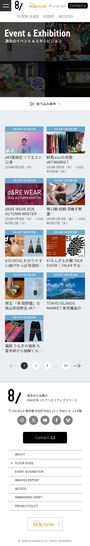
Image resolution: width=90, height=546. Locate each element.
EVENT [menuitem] (49, 16)
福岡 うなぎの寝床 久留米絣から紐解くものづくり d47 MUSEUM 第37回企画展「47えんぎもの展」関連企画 (24, 348)
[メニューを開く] (5, 5)
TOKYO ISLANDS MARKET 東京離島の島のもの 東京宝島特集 (65, 305)
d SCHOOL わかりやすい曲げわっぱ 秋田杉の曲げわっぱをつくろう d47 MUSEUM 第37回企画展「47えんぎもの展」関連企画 (24, 263)
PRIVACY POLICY (26, 506)
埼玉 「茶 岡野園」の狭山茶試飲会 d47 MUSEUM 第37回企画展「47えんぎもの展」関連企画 (24, 305)
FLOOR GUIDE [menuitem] (28, 16)
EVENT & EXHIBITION (29, 472)
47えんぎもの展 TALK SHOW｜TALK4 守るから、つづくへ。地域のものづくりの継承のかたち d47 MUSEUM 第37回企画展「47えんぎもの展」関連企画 (65, 263)
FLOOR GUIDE (24, 463)
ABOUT (20, 454)
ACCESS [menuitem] (66, 16)
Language (58, 6)
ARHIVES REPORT (27, 480)
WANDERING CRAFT (28, 497)
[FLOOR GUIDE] (11, 463)
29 (66, 365)
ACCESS (20, 489)
